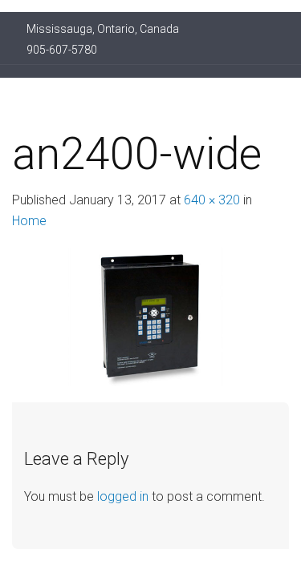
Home (29, 220)
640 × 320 (212, 200)
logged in (122, 496)
